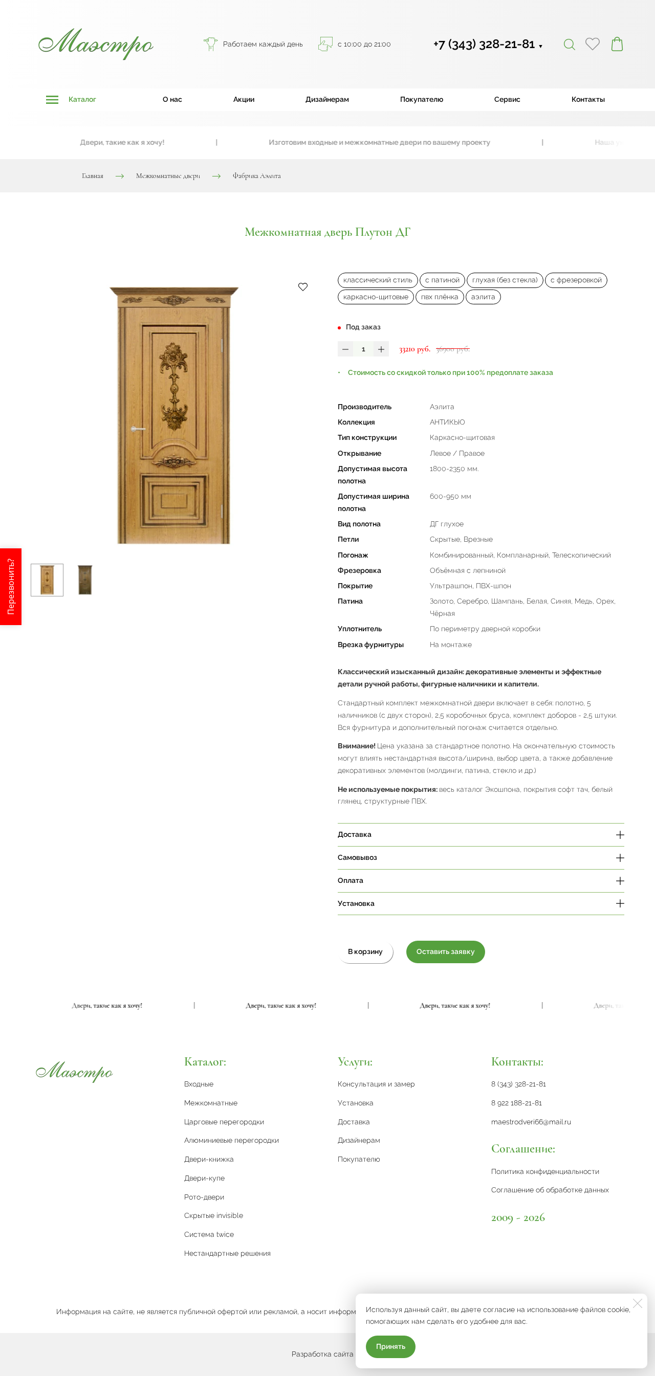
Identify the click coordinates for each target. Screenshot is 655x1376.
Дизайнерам (327, 99)
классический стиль (377, 280)
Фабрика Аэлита (257, 175)
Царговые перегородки (224, 1122)
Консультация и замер (376, 1084)
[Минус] (345, 349)
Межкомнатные (210, 1103)
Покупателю (421, 99)
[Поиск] (569, 44)
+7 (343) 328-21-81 (488, 43)
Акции (243, 99)
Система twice (209, 1234)
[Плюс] (381, 349)
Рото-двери (204, 1197)
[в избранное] (303, 286)
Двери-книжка (209, 1159)
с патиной (442, 280)
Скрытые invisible (213, 1215)
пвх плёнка (439, 297)
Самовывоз (357, 857)
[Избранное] (592, 44)
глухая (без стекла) (505, 280)
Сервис (507, 99)
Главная (92, 175)
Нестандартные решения (227, 1253)
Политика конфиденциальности (545, 1171)
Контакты (588, 99)
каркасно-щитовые (375, 297)
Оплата (350, 880)
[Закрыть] (637, 1303)
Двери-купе (204, 1178)
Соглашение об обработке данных (550, 1190)
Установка (356, 903)
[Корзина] (617, 44)
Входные (198, 1084)
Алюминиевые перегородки (231, 1140)
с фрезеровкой (576, 280)
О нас (172, 99)
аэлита (483, 297)
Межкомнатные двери (168, 175)
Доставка (355, 834)
